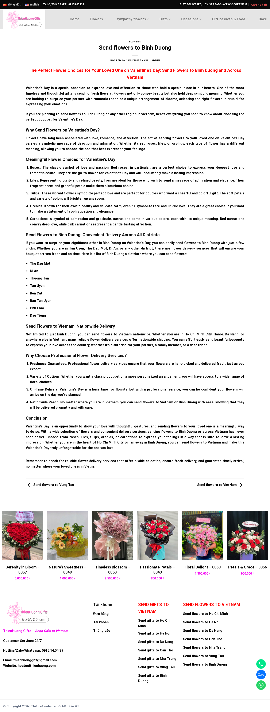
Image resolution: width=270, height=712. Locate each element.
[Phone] (261, 664)
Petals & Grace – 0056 (247, 567)
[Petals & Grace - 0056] (247, 535)
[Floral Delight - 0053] (202, 535)
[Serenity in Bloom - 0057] (22, 535)
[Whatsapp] (261, 685)
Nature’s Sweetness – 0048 (67, 569)
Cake (263, 19)
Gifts (163, 19)
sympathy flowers (131, 19)
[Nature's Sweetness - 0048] (67, 535)
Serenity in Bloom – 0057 (22, 569)
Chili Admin (152, 60)
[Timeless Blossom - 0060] (112, 535)
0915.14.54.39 (52, 650)
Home (74, 19)
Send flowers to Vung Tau (53, 485)
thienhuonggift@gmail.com (35, 660)
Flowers (96, 19)
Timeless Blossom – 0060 (112, 569)
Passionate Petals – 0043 (157, 569)
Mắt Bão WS (71, 706)
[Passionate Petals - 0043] (157, 535)
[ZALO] (261, 674)
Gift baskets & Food (228, 19)
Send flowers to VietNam (217, 485)
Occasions (190, 19)
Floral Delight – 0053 (203, 567)
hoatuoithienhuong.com (37, 666)
